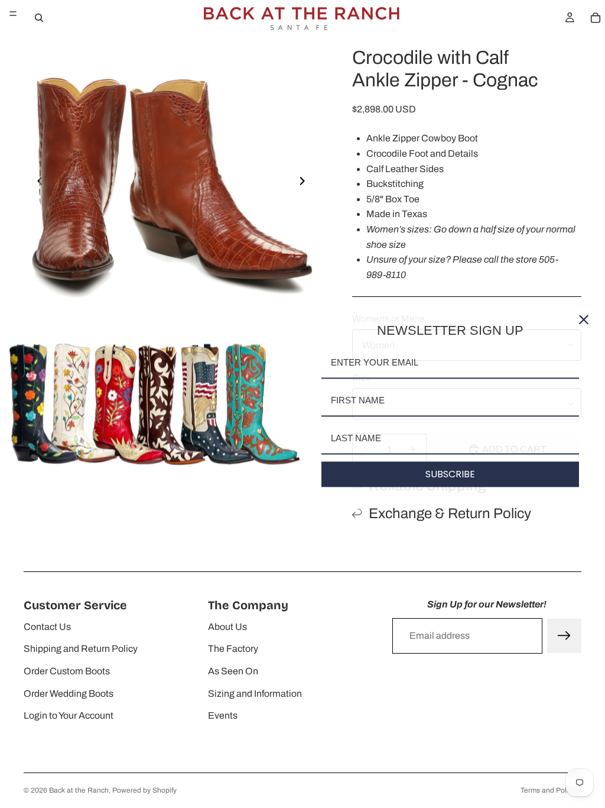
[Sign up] (564, 636)
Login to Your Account (68, 715)
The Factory (233, 649)
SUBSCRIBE (450, 474)
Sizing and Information (255, 694)
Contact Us (47, 627)
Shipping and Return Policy (81, 649)
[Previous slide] (37, 183)
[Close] (584, 319)
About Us (227, 627)
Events (223, 715)
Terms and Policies (551, 790)
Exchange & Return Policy (450, 513)
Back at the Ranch (79, 790)
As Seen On (233, 671)
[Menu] (13, 13)
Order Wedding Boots (68, 694)
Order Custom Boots (67, 671)
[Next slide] (305, 183)
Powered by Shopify (144, 790)
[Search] (39, 18)
